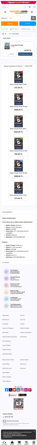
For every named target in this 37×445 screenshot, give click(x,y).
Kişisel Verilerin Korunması (9, 337)
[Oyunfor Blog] (25, 7)
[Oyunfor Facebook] (7, 390)
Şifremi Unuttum (24, 328)
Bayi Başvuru (5, 319)
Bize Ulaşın (5, 332)
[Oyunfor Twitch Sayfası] (34, 7)
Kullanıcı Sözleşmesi (25, 332)
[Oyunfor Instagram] (22, 390)
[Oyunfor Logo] (18, 12)
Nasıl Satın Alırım (7, 368)
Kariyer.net (23, 368)
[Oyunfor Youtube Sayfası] (29, 7)
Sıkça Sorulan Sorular (8, 359)
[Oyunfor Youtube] (15, 390)
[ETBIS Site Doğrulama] (18, 409)
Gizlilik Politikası (6, 349)
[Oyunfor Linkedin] (18, 390)
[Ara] (33, 18)
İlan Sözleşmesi (6, 341)
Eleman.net (23, 364)
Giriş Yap (22, 319)
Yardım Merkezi (6, 381)
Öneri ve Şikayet (6, 377)
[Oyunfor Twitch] (26, 390)
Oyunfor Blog (5, 364)
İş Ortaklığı (5, 324)
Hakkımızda (5, 315)
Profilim (22, 324)
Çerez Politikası (6, 345)
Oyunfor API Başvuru (8, 328)
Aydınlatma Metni (7, 354)
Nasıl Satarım (6, 372)
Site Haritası (23, 337)
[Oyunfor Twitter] (11, 390)
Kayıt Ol (22, 315)
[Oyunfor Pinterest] (30, 390)
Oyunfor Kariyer (24, 359)
